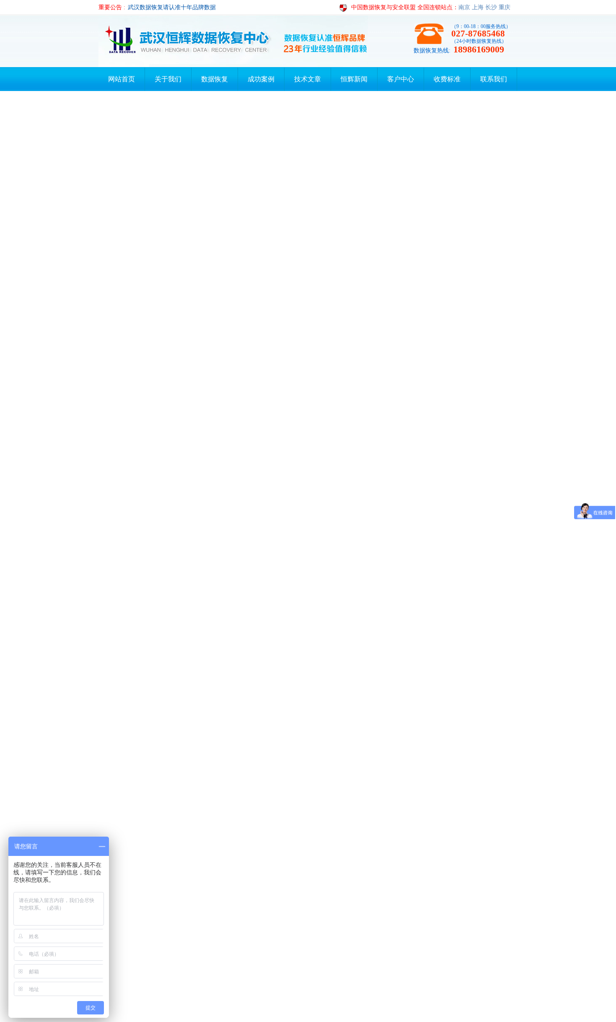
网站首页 (121, 79)
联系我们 (493, 79)
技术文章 (307, 79)
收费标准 (447, 79)
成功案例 (261, 79)
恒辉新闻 (354, 79)
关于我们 (168, 79)
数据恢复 (214, 79)
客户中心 (400, 79)
